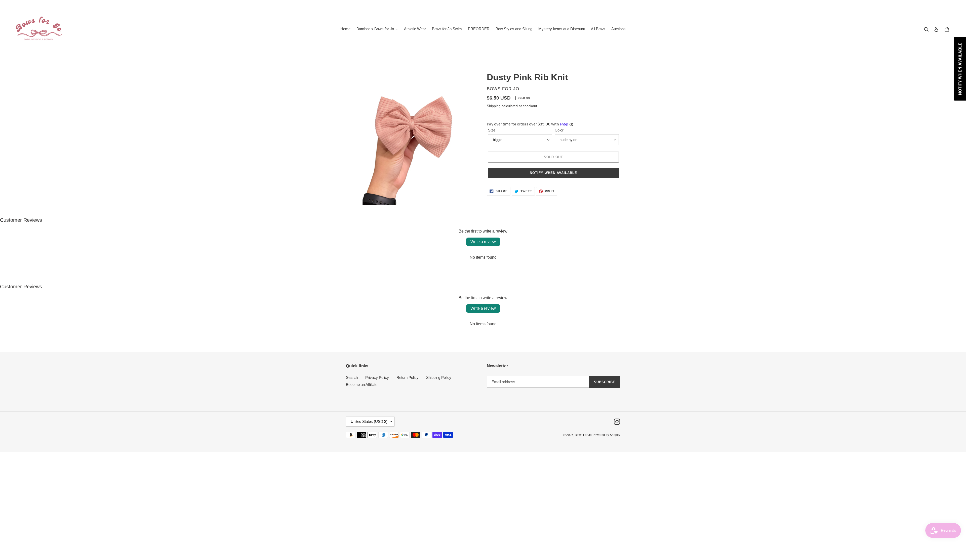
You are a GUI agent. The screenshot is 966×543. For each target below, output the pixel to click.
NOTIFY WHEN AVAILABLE (553, 173)
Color (559, 130)
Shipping (494, 106)
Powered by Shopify (606, 435)
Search (352, 377)
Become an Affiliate (361, 384)
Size (491, 130)
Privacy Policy (377, 377)
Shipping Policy (438, 377)
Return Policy (407, 377)
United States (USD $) (369, 421)
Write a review (483, 242)
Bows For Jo (583, 435)
